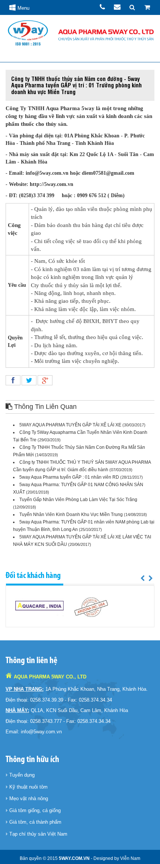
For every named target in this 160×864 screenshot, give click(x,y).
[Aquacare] (39, 607)
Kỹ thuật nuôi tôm (28, 787)
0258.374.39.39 (46, 700)
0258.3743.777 (46, 721)
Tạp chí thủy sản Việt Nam (38, 834)
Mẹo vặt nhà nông (28, 798)
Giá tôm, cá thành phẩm (35, 822)
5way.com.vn (74, 858)
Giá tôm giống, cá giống (35, 810)
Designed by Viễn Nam (116, 858)
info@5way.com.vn (41, 731)
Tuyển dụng (22, 775)
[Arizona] (91, 607)
